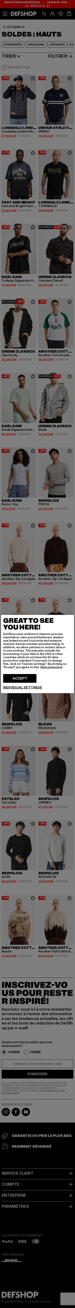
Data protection (51, 667)
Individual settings (22, 687)
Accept (19, 678)
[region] (37, 654)
